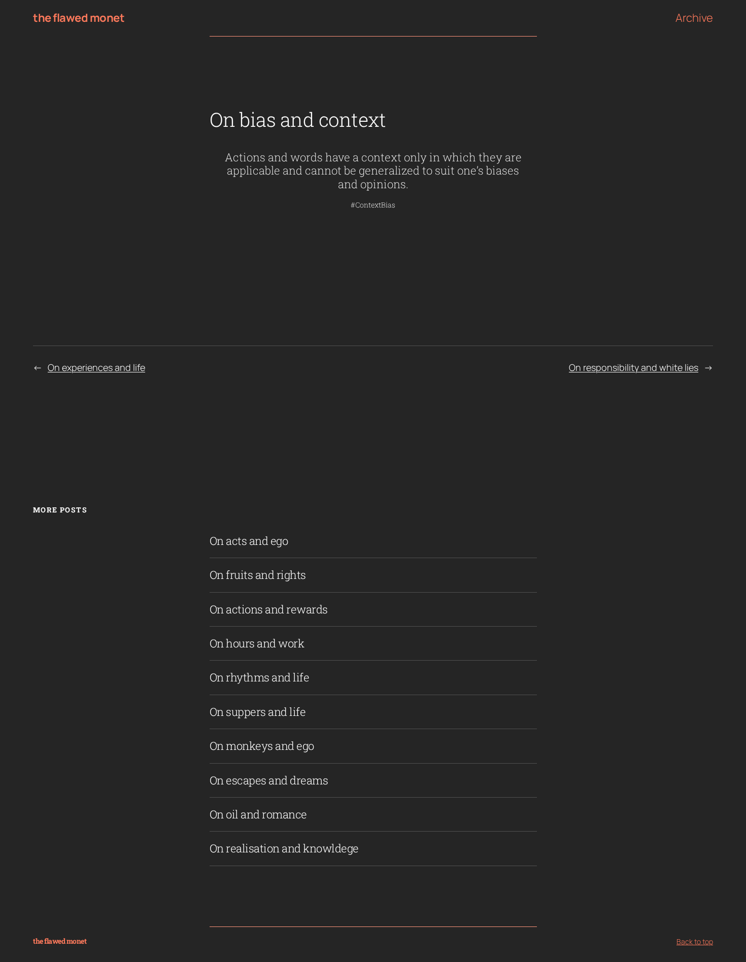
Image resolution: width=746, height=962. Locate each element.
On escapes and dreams (269, 780)
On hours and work (257, 643)
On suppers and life (258, 711)
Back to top (694, 941)
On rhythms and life (260, 677)
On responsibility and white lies (633, 367)
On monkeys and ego (262, 745)
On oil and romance (258, 814)
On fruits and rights (258, 574)
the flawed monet (78, 17)
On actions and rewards (269, 609)
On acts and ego (249, 540)
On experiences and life (96, 367)
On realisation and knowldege (284, 848)
